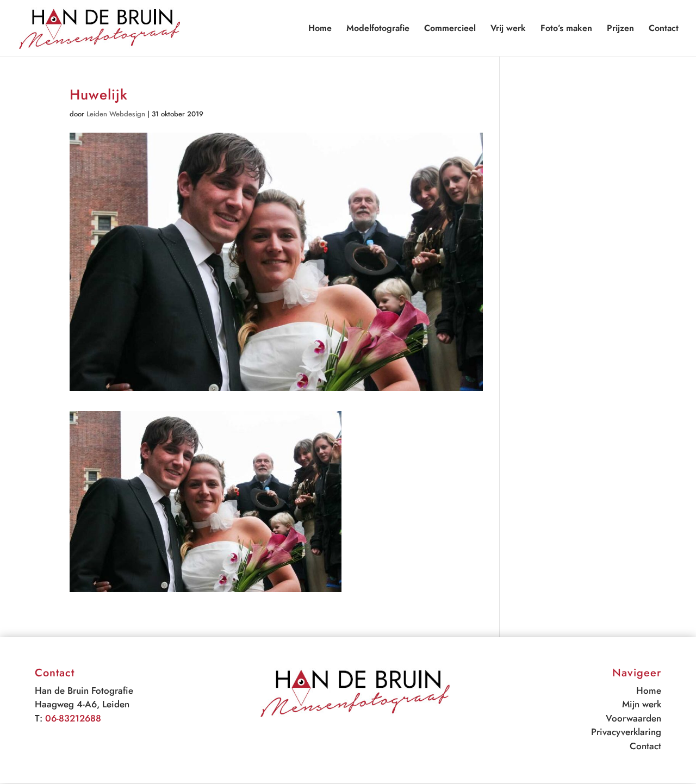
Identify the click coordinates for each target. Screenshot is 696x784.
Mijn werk (641, 704)
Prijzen (620, 29)
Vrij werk (508, 29)
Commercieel (450, 29)
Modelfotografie (377, 29)
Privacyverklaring (626, 731)
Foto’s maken (566, 29)
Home (320, 29)
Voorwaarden (633, 718)
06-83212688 (73, 718)
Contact (664, 29)
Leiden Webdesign (115, 114)
